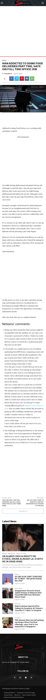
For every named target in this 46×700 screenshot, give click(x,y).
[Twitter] (16, 78)
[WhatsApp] (32, 78)
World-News (18, 588)
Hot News (18, 604)
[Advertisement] (23, 29)
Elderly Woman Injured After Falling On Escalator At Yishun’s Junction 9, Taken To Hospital (29, 608)
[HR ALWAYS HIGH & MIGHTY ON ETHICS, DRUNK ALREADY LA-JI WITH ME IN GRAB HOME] (23, 537)
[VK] (27, 78)
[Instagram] (20, 677)
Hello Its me (11, 553)
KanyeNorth (8, 73)
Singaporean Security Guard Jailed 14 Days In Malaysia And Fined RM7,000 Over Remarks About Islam (28, 594)
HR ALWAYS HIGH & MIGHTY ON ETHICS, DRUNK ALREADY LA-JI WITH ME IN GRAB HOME (22, 559)
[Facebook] (11, 78)
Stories (4, 60)
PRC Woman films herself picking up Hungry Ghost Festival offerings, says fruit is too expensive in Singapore (29, 623)
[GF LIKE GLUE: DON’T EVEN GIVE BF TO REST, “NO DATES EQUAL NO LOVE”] (7, 579)
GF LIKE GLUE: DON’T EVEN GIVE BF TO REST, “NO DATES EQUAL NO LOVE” (28, 579)
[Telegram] (26, 677)
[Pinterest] (22, 78)
